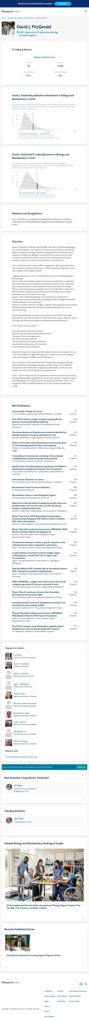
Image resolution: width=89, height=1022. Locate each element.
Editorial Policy (75, 996)
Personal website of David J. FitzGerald (21, 757)
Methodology (50, 996)
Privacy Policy (74, 1001)
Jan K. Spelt (18, 818)
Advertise (61, 1001)
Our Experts (49, 1016)
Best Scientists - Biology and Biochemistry (21, 18)
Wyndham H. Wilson (21, 713)
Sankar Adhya (19, 694)
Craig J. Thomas (19, 722)
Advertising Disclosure (78, 991)
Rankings (48, 991)
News (46, 1006)
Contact (60, 991)
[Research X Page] (85, 984)
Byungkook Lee (19, 731)
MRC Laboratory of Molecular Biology (38, 32)
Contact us (81, 767)
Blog (46, 1001)
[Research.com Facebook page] (80, 984)
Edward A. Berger (20, 741)
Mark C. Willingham (21, 684)
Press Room (62, 996)
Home (3, 18)
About (47, 1011)
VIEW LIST (63, 4)
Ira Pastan (17, 655)
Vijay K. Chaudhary (21, 664)
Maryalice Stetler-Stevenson (25, 703)
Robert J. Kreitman (21, 673)
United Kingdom (27, 35)
